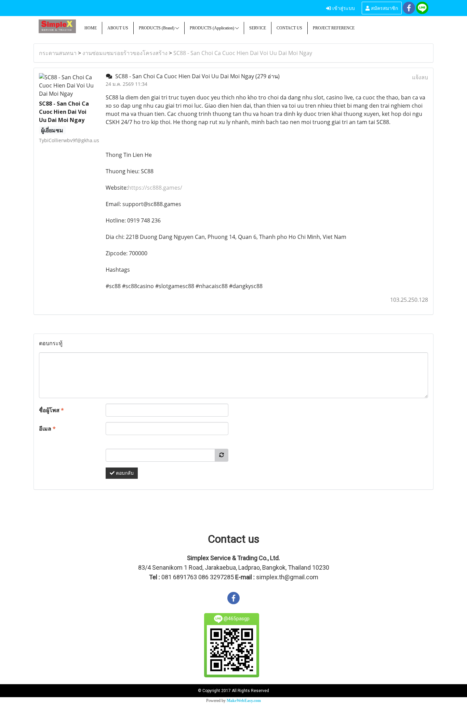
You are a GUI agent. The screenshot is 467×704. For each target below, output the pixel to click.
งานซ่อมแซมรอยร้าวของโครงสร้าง (125, 53)
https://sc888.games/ (155, 187)
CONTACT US (289, 28)
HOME (90, 28)
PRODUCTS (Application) (212, 28)
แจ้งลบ (420, 77)
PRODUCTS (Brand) (157, 28)
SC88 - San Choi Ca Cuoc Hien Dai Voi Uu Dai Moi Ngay (242, 53)
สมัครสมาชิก (384, 7)
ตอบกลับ (124, 473)
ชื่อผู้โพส (51, 410)
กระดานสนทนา (58, 53)
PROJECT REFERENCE (334, 28)
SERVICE (257, 28)
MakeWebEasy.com (244, 700)
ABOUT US (117, 28)
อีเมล (47, 428)
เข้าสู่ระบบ (343, 7)
